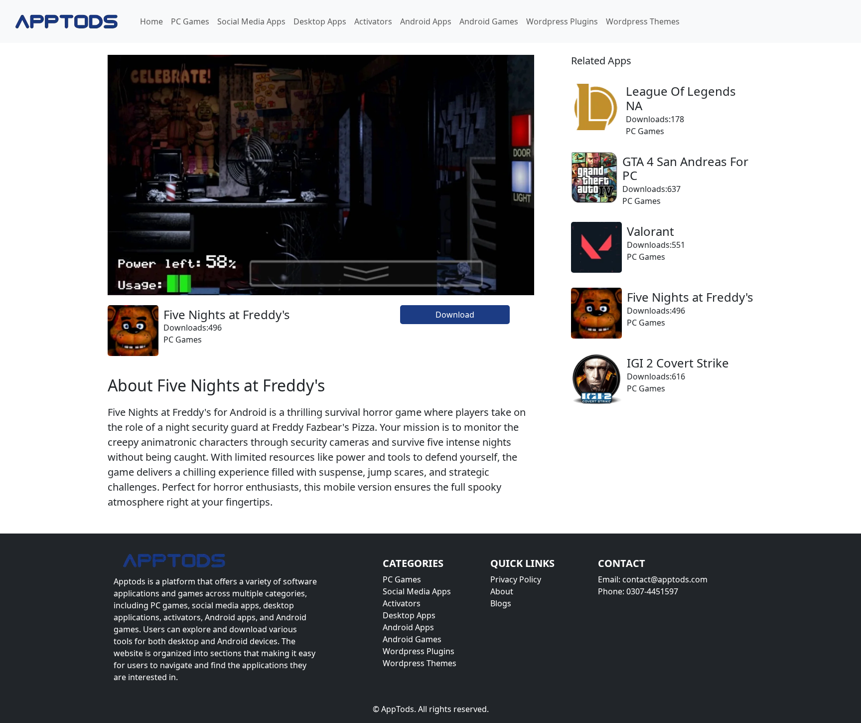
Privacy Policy (515, 579)
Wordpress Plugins (562, 21)
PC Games (190, 21)
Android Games (488, 21)
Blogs (500, 603)
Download (454, 314)
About (501, 591)
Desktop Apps (319, 21)
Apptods (129, 581)
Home (151, 21)
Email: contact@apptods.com (653, 579)
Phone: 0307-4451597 (638, 591)
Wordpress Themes (643, 21)
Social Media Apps (251, 21)
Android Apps (425, 21)
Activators (373, 21)
